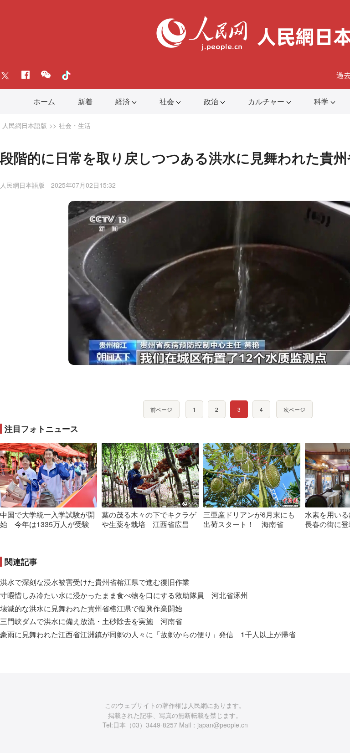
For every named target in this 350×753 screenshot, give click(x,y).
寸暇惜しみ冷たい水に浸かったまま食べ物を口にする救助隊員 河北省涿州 (124, 595)
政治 (211, 101)
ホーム (44, 101)
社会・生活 (75, 125)
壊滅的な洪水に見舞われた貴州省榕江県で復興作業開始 (91, 608)
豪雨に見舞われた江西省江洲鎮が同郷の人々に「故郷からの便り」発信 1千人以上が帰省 (148, 634)
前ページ (161, 409)
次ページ (294, 409)
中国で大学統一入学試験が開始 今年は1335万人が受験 (47, 519)
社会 (167, 101)
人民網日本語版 (24, 125)
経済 (122, 101)
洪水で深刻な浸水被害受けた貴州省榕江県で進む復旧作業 (95, 582)
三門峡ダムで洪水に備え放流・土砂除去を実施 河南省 (91, 621)
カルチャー (266, 101)
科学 (321, 101)
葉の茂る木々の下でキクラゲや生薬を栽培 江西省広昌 (149, 519)
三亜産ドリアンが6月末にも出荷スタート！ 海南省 (249, 519)
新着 (85, 101)
